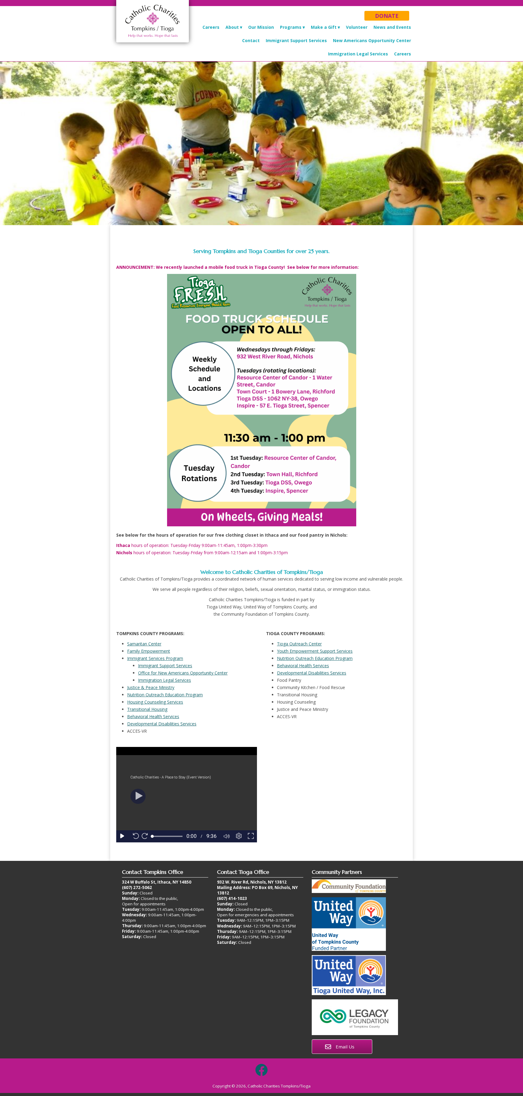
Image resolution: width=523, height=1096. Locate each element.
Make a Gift (324, 27)
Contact (251, 40)
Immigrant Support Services (296, 40)
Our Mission (261, 27)
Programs (290, 27)
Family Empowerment (148, 651)
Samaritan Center (144, 644)
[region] (261, 143)
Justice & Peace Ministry (150, 687)
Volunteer (356, 27)
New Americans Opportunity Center (372, 40)
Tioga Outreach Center (299, 644)
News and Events (392, 27)
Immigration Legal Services (358, 54)
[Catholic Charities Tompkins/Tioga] (153, 42)
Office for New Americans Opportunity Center (183, 673)
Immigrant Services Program (155, 658)
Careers (210, 27)
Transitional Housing (147, 709)
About (232, 27)
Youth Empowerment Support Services (315, 651)
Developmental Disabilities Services (161, 724)
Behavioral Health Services (153, 716)
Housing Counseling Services (155, 702)
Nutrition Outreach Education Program (165, 695)
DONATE (387, 15)
